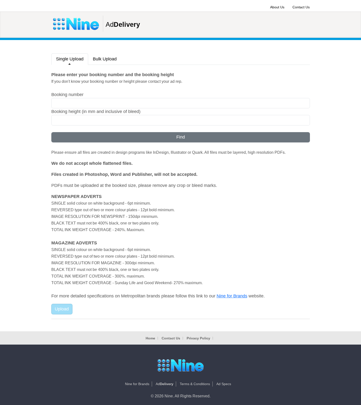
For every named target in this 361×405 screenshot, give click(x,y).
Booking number (67, 94)
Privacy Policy (198, 338)
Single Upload (69, 58)
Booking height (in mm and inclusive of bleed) (95, 111)
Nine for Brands (232, 295)
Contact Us (301, 7)
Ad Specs (223, 384)
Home (150, 338)
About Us (277, 7)
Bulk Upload (105, 58)
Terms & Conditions (195, 384)
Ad (123, 24)
